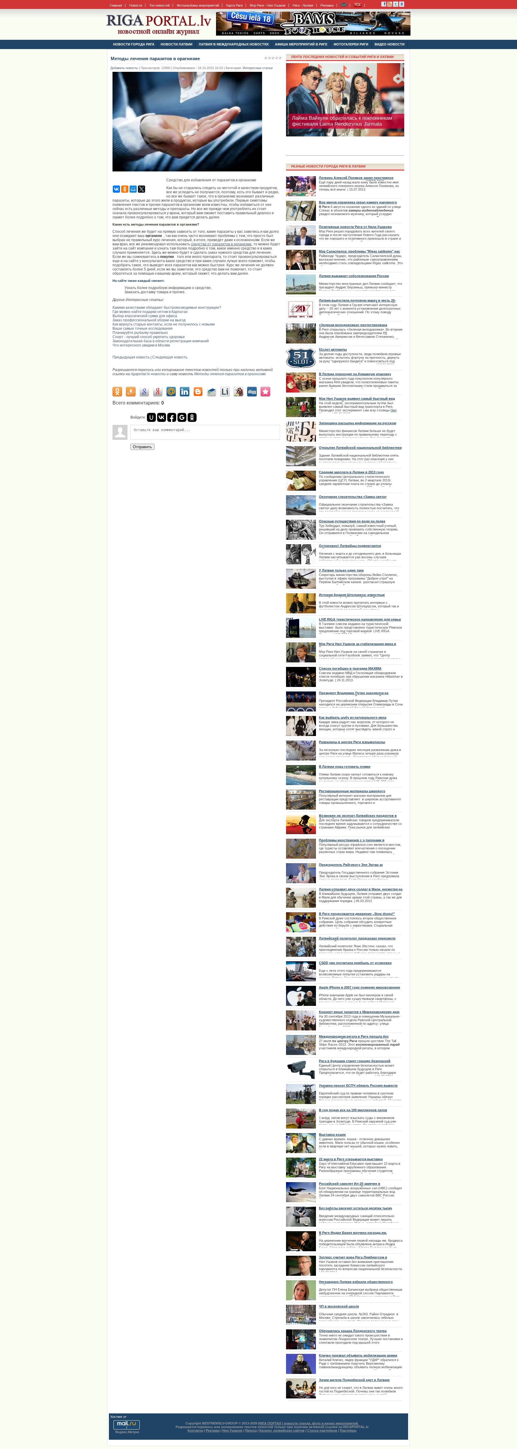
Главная (116, 5)
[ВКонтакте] (116, 189)
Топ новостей (159, 5)
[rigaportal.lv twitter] (395, 5)
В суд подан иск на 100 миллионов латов (353, 1110)
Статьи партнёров (322, 1430)
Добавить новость (124, 68)
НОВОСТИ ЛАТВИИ (176, 44)
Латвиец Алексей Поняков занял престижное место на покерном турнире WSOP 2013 (356, 179)
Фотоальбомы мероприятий (198, 5)
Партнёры (348, 1430)
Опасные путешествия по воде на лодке (352, 521)
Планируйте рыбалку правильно (140, 333)
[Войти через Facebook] (171, 417)
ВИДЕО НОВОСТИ (390, 44)
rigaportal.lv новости (148, 374)
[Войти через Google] (181, 417)
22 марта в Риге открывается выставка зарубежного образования (351, 1160)
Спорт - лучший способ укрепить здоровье (148, 337)
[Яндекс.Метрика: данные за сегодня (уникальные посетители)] (127, 1432)
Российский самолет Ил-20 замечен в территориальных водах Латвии (349, 1185)
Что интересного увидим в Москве (141, 345)
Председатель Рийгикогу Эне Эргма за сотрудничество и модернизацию (351, 866)
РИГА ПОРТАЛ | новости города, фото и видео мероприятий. (308, 1423)
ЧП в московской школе (339, 1306)
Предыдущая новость (131, 357)
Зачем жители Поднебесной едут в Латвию (354, 1380)
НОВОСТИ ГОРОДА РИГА (133, 44)
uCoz (131, 1416)
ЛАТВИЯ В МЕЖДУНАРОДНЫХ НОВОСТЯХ (234, 44)
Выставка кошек (332, 1134)
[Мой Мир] (133, 189)
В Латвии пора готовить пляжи (344, 766)
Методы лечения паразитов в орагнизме (230, 374)
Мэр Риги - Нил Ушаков (267, 5)
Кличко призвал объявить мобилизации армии (358, 1355)
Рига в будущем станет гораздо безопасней (354, 1061)
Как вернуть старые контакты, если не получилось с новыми (163, 324)
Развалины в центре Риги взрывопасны (352, 742)
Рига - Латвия (303, 5)
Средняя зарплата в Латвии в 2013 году (351, 472)
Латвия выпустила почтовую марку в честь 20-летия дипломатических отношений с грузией (357, 302)
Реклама (327, 5)
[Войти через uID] (151, 417)
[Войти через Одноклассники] (192, 417)
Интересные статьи (258, 68)
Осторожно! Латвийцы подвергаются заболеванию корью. (350, 547)
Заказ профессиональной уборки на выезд (148, 320)
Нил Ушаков (232, 1430)
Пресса (251, 1430)
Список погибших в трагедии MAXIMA (350, 668)
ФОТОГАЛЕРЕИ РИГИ (351, 44)
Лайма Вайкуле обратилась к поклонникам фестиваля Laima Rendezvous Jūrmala (342, 121)
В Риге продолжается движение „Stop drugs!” (357, 914)
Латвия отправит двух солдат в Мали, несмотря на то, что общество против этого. (360, 891)
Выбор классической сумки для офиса (144, 316)
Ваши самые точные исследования (142, 328)
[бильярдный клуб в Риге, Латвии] (313, 34)
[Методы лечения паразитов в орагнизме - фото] (188, 173)
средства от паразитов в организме (221, 244)
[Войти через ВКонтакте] (161, 417)
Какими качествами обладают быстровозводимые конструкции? (166, 307)
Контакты (195, 1430)
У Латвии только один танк (341, 570)
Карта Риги (234, 5)
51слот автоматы (333, 349)
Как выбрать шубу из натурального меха (352, 717)
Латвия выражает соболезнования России (354, 276)
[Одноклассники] (124, 189)
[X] (141, 189)
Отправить (142, 447)
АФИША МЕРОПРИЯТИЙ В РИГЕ (301, 44)
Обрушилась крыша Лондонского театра (353, 1331)
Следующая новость (169, 357)
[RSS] (383, 5)
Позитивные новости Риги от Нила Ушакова (355, 227)
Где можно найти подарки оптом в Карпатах (150, 312)
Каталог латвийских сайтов (282, 1430)
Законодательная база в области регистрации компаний (160, 341)
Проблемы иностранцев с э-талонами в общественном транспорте (351, 842)
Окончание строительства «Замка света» (353, 496)
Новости (135, 5)
